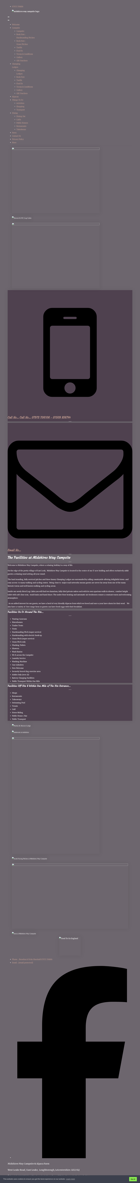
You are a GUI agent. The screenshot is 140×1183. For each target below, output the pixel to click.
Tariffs (19, 47)
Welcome (16, 24)
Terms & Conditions (24, 54)
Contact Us (16, 136)
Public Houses (22, 123)
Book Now (20, 77)
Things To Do (17, 100)
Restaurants (21, 126)
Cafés (18, 120)
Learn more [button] (70, 1179)
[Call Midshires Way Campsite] (70, 414)
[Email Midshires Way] (70, 547)
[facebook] (72, 1157)
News (14, 133)
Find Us (19, 51)
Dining (15, 113)
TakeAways (21, 129)
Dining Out (20, 116)
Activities (20, 103)
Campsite (16, 28)
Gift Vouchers (22, 61)
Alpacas (15, 97)
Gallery (19, 57)
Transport (20, 110)
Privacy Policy (18, 139)
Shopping (20, 106)
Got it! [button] (133, 1179)
